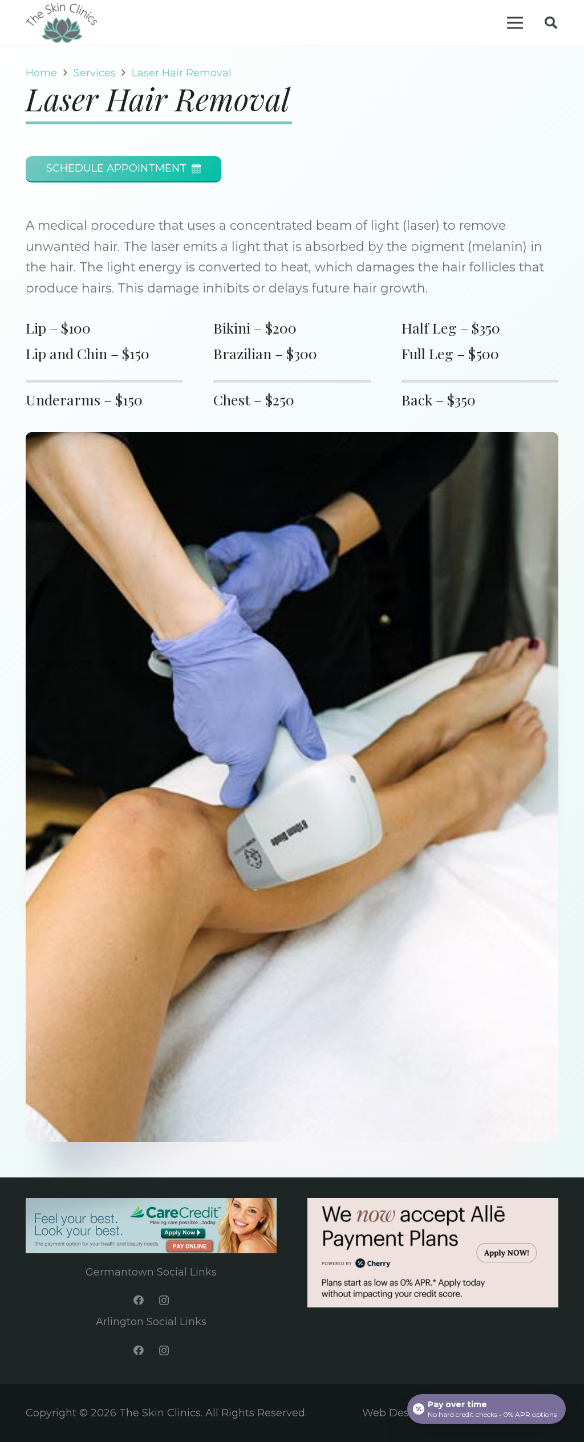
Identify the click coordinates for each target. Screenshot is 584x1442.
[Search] (551, 23)
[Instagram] (164, 1300)
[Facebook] (138, 1300)
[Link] (61, 23)
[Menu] (515, 23)
